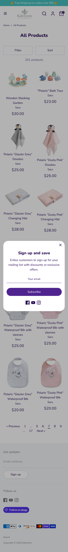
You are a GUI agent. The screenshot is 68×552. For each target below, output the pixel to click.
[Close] (60, 245)
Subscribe (34, 292)
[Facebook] (28, 303)
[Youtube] (33, 303)
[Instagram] (39, 303)
